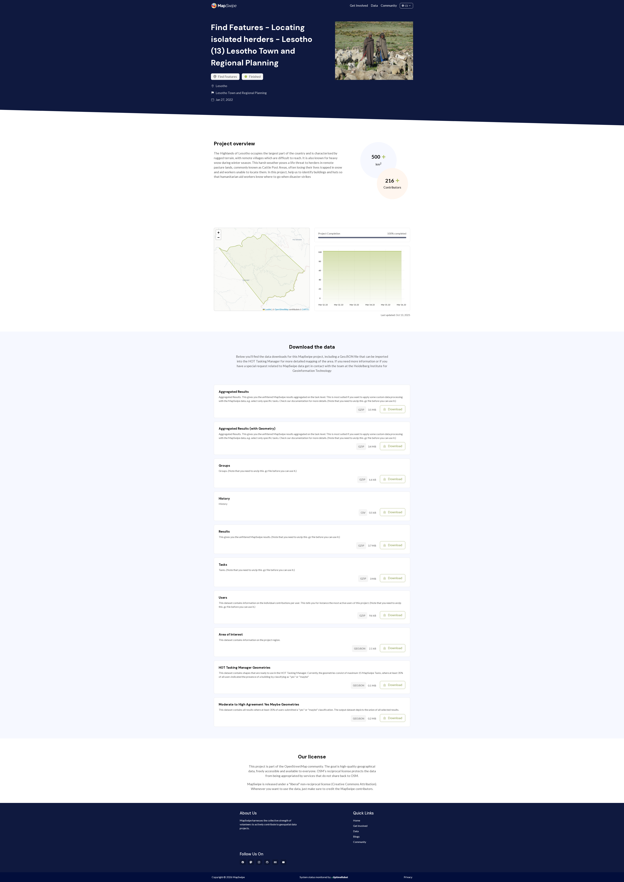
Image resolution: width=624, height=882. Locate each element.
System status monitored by (315, 877)
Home (356, 820)
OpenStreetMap (282, 309)
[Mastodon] (251, 862)
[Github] (267, 862)
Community (389, 5)
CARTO (305, 309)
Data (374, 5)
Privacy (408, 877)
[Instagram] (259, 862)
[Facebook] (243, 862)
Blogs (356, 836)
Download (395, 409)
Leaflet (268, 309)
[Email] (283, 862)
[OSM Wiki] (275, 862)
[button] (218, 232)
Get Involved (359, 5)
